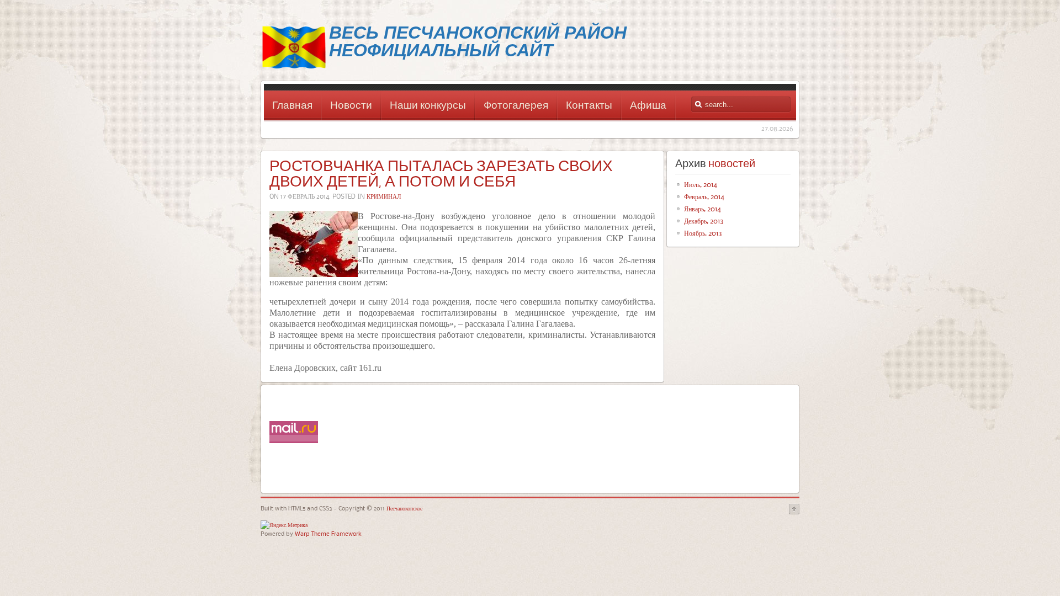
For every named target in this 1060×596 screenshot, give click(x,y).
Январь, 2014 (702, 209)
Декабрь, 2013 (704, 221)
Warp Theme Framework (328, 533)
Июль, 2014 (700, 184)
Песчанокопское (403, 508)
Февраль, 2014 (704, 196)
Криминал (384, 196)
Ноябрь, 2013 (703, 233)
